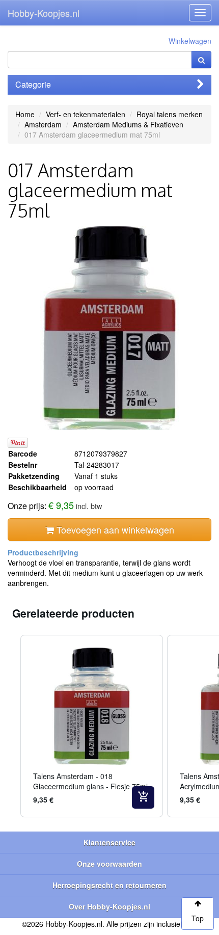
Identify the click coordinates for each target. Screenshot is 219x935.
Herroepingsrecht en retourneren (109, 885)
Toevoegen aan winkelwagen (114, 529)
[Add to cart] (143, 797)
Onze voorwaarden (109, 864)
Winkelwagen (190, 41)
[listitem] (91, 726)
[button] (10, 726)
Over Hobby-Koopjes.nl (109, 906)
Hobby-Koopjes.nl (43, 12)
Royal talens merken (169, 114)
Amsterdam (43, 124)
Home (25, 114)
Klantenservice (109, 842)
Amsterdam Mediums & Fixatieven (128, 124)
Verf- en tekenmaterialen (85, 114)
